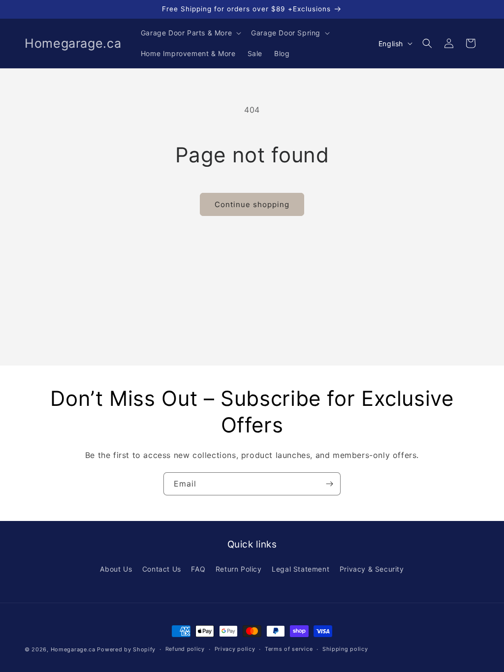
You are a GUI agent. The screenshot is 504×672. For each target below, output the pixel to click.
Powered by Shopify (126, 649)
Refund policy (185, 648)
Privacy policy (235, 648)
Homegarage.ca (73, 649)
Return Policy (239, 569)
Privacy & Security (372, 569)
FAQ (198, 569)
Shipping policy (345, 648)
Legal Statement (300, 569)
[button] (190, 33)
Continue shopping (252, 204)
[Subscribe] (329, 483)
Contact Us (161, 569)
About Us (116, 569)
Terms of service (289, 648)
